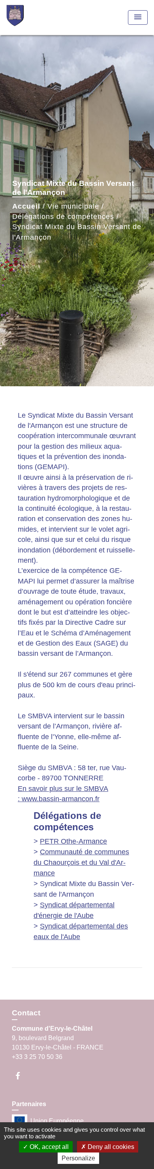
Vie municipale (73, 206)
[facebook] (21, 1076)
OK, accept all (48, 1146)
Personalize (78, 1158)
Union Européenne (57, 1121)
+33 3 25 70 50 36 (37, 1056)
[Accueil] (36, 17)
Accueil (26, 206)
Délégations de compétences (63, 216)
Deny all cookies (110, 1146)
